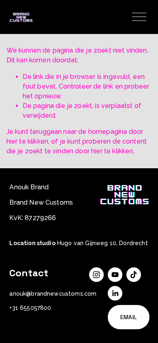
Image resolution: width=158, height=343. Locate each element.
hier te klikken (27, 141)
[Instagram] (96, 274)
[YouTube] (115, 274)
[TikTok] (133, 274)
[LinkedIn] (115, 293)
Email (128, 317)
